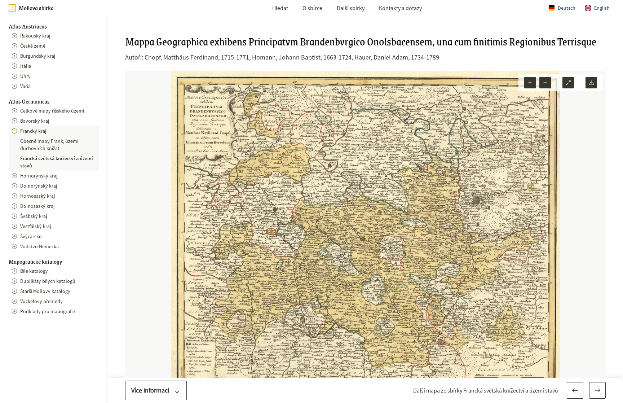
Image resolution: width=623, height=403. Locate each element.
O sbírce (312, 8)
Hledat (280, 8)
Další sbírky (350, 8)
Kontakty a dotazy (400, 8)
